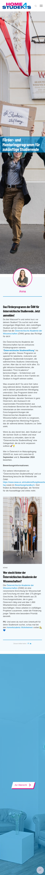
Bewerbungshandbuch (25, 485)
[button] (35, 5)
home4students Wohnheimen (19, 627)
